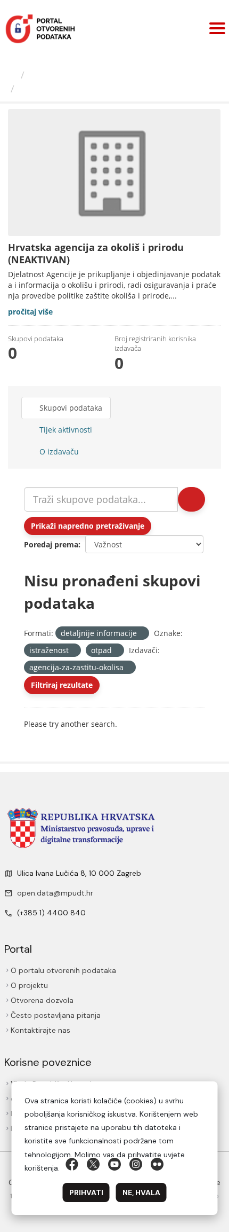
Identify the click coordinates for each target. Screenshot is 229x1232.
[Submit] (191, 499)
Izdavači (48, 74)
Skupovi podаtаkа (69, 408)
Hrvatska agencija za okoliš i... (92, 88)
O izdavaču (58, 451)
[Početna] (11, 74)
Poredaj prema (51, 544)
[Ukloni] (141, 634)
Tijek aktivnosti (64, 430)
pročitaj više (30, 312)
